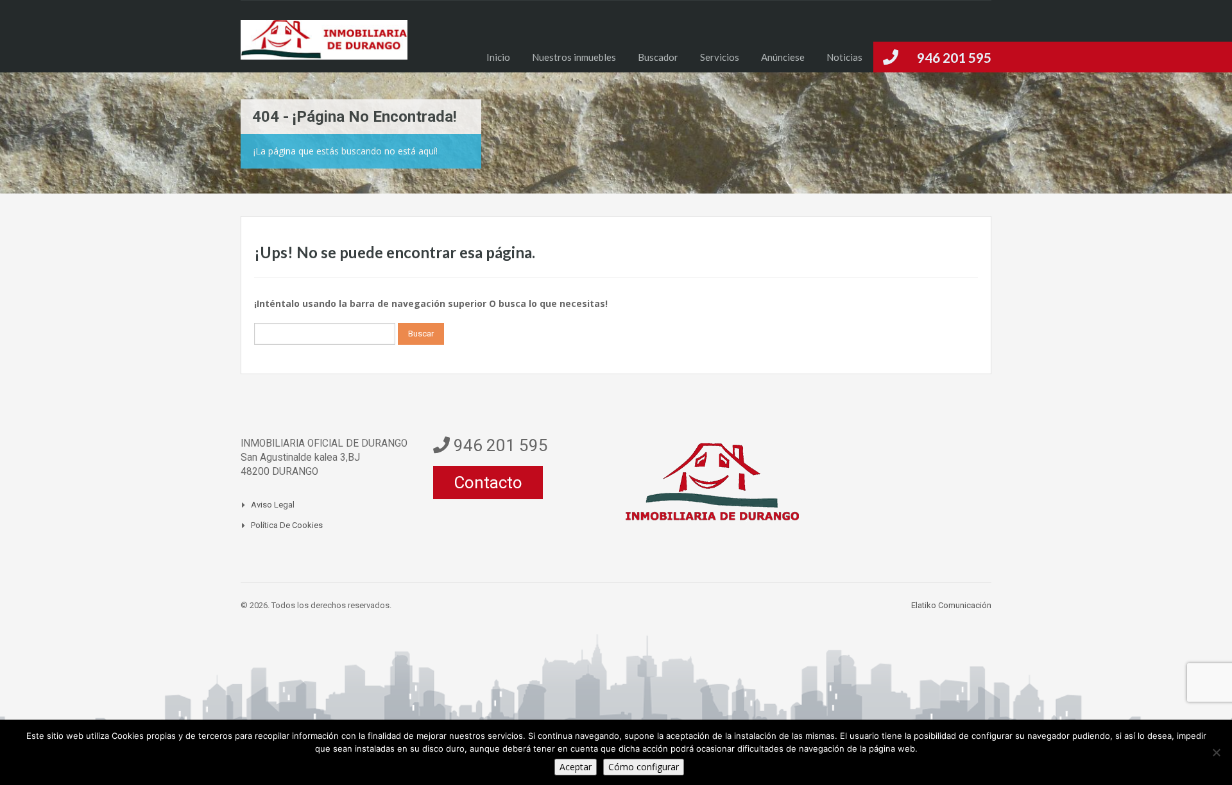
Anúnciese (783, 57)
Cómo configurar (643, 767)
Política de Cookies (287, 525)
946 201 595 (954, 57)
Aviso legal (273, 504)
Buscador (658, 57)
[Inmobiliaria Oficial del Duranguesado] (324, 46)
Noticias (844, 57)
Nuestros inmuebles (574, 57)
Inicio (498, 57)
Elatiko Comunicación (951, 605)
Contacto (488, 482)
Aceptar (576, 767)
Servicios (719, 57)
